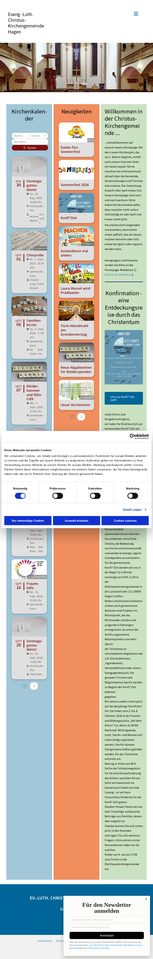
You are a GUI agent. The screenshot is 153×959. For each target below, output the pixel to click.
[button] (98, 14)
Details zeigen (132, 509)
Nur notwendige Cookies (28, 520)
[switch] (57, 496)
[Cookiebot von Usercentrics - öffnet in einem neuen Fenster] (132, 436)
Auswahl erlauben (76, 520)
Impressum (45, 941)
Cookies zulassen (125, 520)
